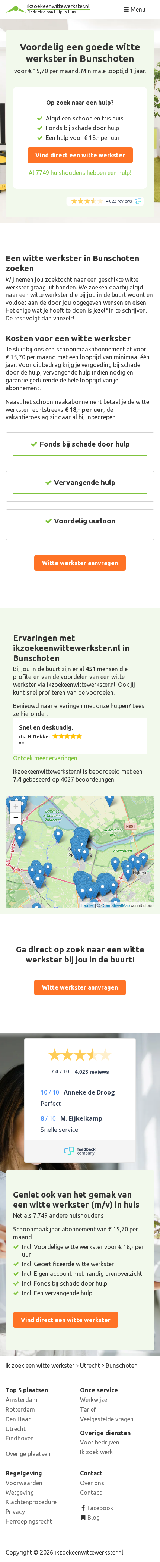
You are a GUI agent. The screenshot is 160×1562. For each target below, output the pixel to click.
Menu (137, 9)
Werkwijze (93, 1399)
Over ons (92, 1483)
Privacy (15, 1511)
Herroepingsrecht (29, 1521)
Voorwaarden (24, 1483)
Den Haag (19, 1419)
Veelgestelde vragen (107, 1419)
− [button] (15, 818)
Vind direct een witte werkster (80, 155)
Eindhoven (20, 1438)
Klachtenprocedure (31, 1502)
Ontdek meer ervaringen (45, 758)
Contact (91, 1492)
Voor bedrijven (99, 1442)
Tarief (88, 1409)
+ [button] (15, 806)
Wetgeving (20, 1492)
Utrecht (16, 1428)
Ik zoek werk (96, 1452)
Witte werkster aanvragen (80, 563)
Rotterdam (20, 1409)
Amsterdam (22, 1399)
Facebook (99, 1508)
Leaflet (87, 905)
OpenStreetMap (115, 905)
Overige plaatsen (28, 1453)
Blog (93, 1517)
